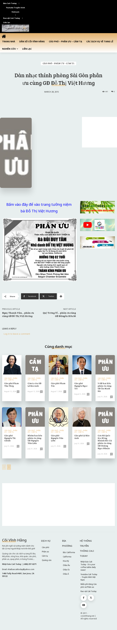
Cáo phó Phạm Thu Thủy (11, 384)
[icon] (4, 36)
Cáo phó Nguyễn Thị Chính (10, 438)
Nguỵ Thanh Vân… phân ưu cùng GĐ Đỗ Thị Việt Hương (18, 314)
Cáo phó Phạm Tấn (58, 384)
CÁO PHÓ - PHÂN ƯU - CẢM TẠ (58, 63)
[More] (61, 296)
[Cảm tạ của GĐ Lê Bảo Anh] (35, 364)
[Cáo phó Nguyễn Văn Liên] (58, 417)
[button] (24, 28)
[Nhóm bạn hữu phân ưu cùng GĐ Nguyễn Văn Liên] (35, 417)
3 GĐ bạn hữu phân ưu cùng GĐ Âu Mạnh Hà (104, 387)
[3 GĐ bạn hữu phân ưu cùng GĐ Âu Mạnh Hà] (105, 364)
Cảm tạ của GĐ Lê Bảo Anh (34, 384)
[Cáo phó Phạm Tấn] (58, 364)
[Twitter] (91, 598)
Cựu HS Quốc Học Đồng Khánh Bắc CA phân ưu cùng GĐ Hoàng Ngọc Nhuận (105, 442)
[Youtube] (84, 605)
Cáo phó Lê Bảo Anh (81, 436)
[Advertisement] (99, 132)
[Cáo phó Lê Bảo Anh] (82, 417)
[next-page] (9, 467)
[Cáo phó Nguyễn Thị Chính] (11, 417)
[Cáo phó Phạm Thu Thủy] (11, 364)
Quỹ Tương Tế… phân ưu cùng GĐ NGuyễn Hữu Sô (59, 314)
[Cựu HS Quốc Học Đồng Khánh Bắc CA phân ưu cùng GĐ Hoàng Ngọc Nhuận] (105, 417)
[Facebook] (84, 598)
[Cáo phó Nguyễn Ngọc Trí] (82, 364)
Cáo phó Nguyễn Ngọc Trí (80, 386)
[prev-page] (4, 467)
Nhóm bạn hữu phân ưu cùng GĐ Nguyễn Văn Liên (35, 439)
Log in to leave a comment (17, 333)
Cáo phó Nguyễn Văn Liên (57, 438)
